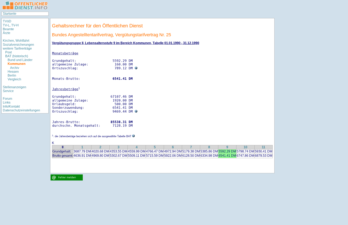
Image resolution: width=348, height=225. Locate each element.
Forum (7, 98)
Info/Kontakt (11, 106)
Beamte (8, 29)
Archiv (14, 67)
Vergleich (14, 79)
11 (263, 147)
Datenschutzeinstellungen (21, 110)
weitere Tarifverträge (17, 48)
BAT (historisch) (16, 56)
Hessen (13, 71)
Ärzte (6, 33)
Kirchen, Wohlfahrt (16, 40)
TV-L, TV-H (11, 25)
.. (60, 147)
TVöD (7, 21)
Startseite (9, 13)
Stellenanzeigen (14, 87)
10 (245, 147)
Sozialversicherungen (18, 44)
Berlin (12, 75)
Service (8, 91)
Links (6, 102)
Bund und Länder (20, 60)
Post (8, 52)
